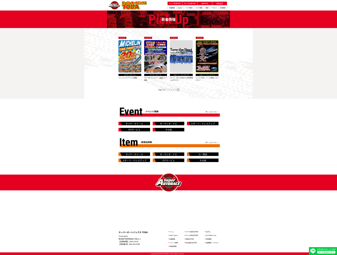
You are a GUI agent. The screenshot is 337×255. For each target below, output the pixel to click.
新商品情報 (172, 246)
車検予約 (204, 3)
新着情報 (172, 239)
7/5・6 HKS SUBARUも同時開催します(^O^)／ (181, 79)
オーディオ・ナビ (168, 123)
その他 (168, 129)
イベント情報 (173, 243)
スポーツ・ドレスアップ (203, 123)
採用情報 (208, 239)
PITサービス (134, 129)
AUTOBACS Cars (211, 235)
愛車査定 (219, 3)
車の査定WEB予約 (191, 243)
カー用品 (202, 154)
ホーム (171, 232)
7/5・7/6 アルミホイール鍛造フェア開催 (155, 79)
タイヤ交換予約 (175, 3)
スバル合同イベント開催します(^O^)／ (207, 79)
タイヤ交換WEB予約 (191, 232)
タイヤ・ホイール (134, 123)
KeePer (208, 232)
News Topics (173, 235)
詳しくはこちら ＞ (212, 111)
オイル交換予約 (190, 3)
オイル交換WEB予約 (191, 235)
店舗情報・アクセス (212, 243)
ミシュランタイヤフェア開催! (127, 78)
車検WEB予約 (189, 239)
